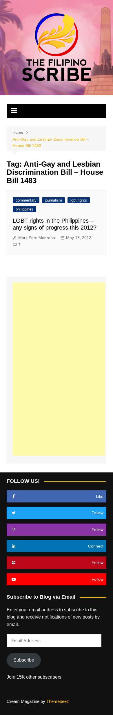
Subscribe (23, 660)
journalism (53, 200)
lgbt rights (78, 200)
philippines (24, 209)
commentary (26, 200)
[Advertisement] (58, 369)
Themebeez (57, 701)
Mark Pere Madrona (36, 237)
